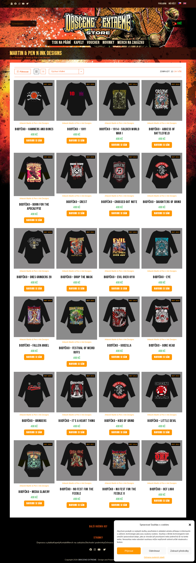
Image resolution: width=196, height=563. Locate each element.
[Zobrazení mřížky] (36, 71)
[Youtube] (99, 550)
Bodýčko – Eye (162, 277)
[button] (189, 524)
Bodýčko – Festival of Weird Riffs (77, 350)
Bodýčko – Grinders (34, 421)
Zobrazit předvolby (179, 551)
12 (172, 71)
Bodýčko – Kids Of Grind (119, 421)
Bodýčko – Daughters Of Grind (162, 202)
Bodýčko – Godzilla (119, 345)
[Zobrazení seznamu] (43, 71)
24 (175, 71)
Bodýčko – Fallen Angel (34, 345)
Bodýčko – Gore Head (162, 345)
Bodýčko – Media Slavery (34, 492)
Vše (180, 71)
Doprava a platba (45, 542)
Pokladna (162, 3)
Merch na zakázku (76, 542)
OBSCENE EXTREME (87, 560)
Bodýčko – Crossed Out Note (119, 202)
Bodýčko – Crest (76, 202)
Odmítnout (154, 551)
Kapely (56, 542)
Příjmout (129, 551)
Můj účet (172, 3)
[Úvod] (11, 57)
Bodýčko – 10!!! (76, 129)
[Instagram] (95, 550)
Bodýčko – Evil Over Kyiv (119, 277)
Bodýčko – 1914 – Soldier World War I (119, 131)
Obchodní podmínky (95, 542)
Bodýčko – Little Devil (161, 421)
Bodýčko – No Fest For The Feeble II (119, 491)
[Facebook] (90, 550)
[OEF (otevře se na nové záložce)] (11, 3)
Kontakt (63, 542)
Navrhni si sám (34, 140)
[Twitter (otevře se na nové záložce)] (27, 3)
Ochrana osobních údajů (154, 557)
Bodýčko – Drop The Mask (77, 277)
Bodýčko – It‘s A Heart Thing (76, 421)
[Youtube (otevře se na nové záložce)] (23, 3)
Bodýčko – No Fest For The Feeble (77, 491)
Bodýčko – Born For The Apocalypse (34, 207)
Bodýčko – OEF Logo (162, 489)
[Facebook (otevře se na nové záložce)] (15, 3)
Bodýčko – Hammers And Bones (34, 129)
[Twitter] (104, 550)
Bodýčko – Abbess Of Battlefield (162, 131)
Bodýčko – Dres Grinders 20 (34, 277)
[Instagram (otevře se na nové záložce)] (19, 3)
